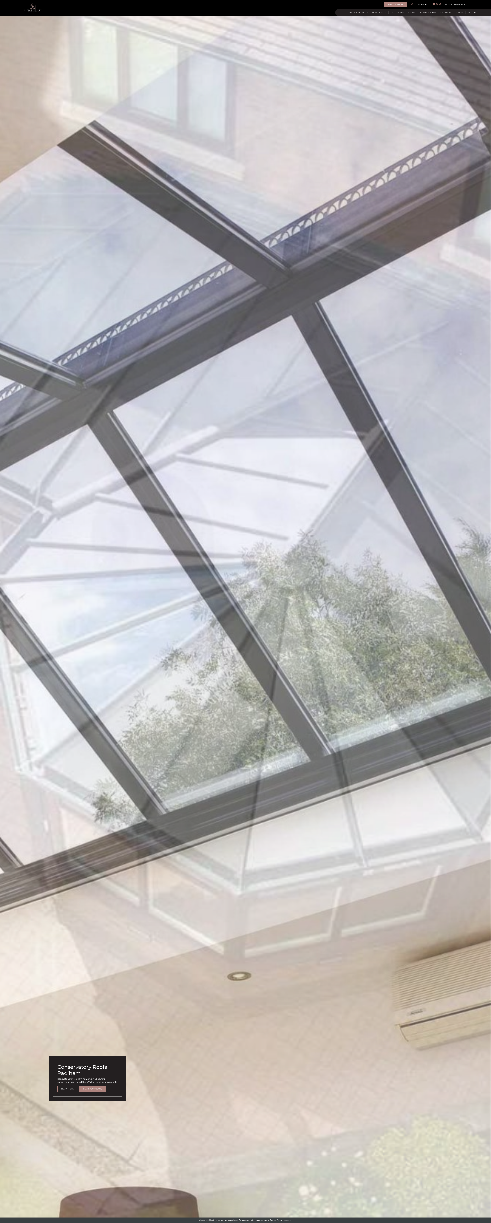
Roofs (412, 12)
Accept (287, 1220)
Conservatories (358, 12)
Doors (460, 12)
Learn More (67, 1089)
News (464, 4)
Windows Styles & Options (436, 12)
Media (457, 4)
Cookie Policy (276, 1220)
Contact (473, 12)
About (448, 4)
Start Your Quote (395, 4)
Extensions (397, 12)
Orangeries (379, 12)
